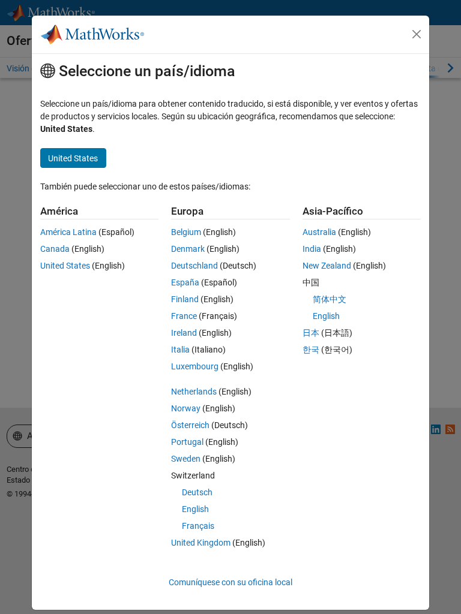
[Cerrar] (416, 34)
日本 (311, 333)
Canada (55, 249)
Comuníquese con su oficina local (230, 582)
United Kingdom (200, 542)
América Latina (68, 232)
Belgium (186, 232)
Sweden (185, 458)
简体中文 (329, 299)
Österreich (190, 425)
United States (65, 265)
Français (198, 526)
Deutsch (197, 492)
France (184, 316)
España (185, 282)
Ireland (184, 333)
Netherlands (194, 391)
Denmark (188, 249)
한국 (311, 349)
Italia (180, 349)
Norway (185, 408)
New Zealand (327, 265)
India (312, 249)
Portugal (187, 442)
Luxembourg (194, 366)
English (195, 509)
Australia (319, 232)
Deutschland (194, 265)
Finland (185, 299)
